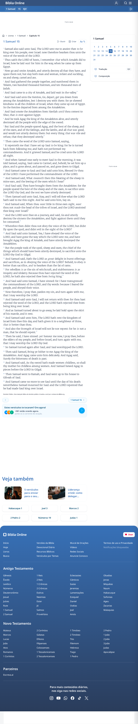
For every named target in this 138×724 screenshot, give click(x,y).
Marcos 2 (74, 508)
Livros (11, 35)
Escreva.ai (8, 674)
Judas (106, 647)
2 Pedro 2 (15, 517)
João (5, 643)
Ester (39, 601)
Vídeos (73, 547)
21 (94, 55)
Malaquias (109, 609)
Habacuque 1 (15, 508)
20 (131, 51)
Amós (73, 614)
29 (127, 55)
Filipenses (42, 643)
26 (115, 55)
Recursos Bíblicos (45, 551)
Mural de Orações (79, 542)
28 (123, 55)
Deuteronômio (10, 592)
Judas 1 (73, 517)
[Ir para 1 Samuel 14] (5, 400)
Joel (72, 609)
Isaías (73, 584)
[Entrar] (116, 3)
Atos (5, 647)
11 (94, 51)
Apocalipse (109, 652)
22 (98, 55)
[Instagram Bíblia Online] (51, 698)
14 (107, 51)
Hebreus (74, 647)
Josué (6, 597)
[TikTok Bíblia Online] (79, 698)
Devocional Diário (46, 547)
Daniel (73, 601)
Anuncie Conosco (79, 555)
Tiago (73, 652)
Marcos (7, 634)
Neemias (41, 597)
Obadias (108, 575)
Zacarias (108, 605)
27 (119, 55)
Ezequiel (74, 597)
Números (8, 588)
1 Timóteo (75, 630)
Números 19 (44, 517)
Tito (72, 639)
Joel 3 (44, 508)
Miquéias (108, 584)
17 (119, 51)
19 (127, 51)
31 (94, 59)
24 (107, 55)
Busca (6, 555)
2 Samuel (8, 614)
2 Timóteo (75, 634)
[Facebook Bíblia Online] (72, 698)
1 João (107, 634)
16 (115, 51)
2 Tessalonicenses (46, 656)
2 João (107, 639)
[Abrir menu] (130, 3)
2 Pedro (107, 630)
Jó (38, 605)
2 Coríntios (42, 630)
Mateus (7, 630)
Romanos (8, 652)
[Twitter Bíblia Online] (86, 698)
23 (102, 55)
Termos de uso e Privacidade (118, 542)
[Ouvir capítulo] (131, 9)
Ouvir (62, 41)
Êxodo (6, 579)
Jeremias (74, 588)
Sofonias (108, 597)
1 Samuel (21, 35)
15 (19, 8)
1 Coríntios (8, 656)
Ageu (106, 601)
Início (6, 542)
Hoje (5, 547)
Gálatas (40, 634)
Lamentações (77, 592)
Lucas (6, 639)
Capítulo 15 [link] (34, 35)
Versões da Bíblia (45, 542)
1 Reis (40, 575)
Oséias (73, 605)
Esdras (40, 592)
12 (98, 51)
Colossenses (43, 647)
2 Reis (40, 579)
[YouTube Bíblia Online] (58, 698)
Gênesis (7, 575)
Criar (74, 41)
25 (111, 55)
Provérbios (42, 614)
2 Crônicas (42, 588)
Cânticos (74, 579)
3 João (107, 643)
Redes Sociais (77, 551)
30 (131, 55)
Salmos (40, 609)
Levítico (7, 584)
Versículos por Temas (47, 555)
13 (102, 51)
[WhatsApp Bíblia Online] (65, 698)
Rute (5, 605)
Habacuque (109, 592)
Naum (107, 588)
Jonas (106, 579)
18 (123, 51)
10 (131, 46)
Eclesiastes (75, 575)
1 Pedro (74, 656)
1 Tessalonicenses (46, 652)
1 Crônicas (42, 584)
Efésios (40, 639)
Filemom (74, 643)
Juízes (6, 601)
